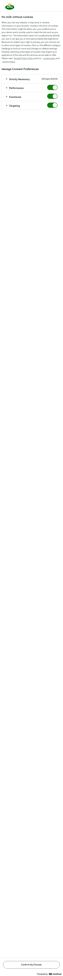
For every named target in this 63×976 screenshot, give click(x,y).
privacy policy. (8, 61)
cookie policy (49, 58)
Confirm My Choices (31, 964)
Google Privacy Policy (24, 58)
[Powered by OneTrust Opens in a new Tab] (49, 974)
